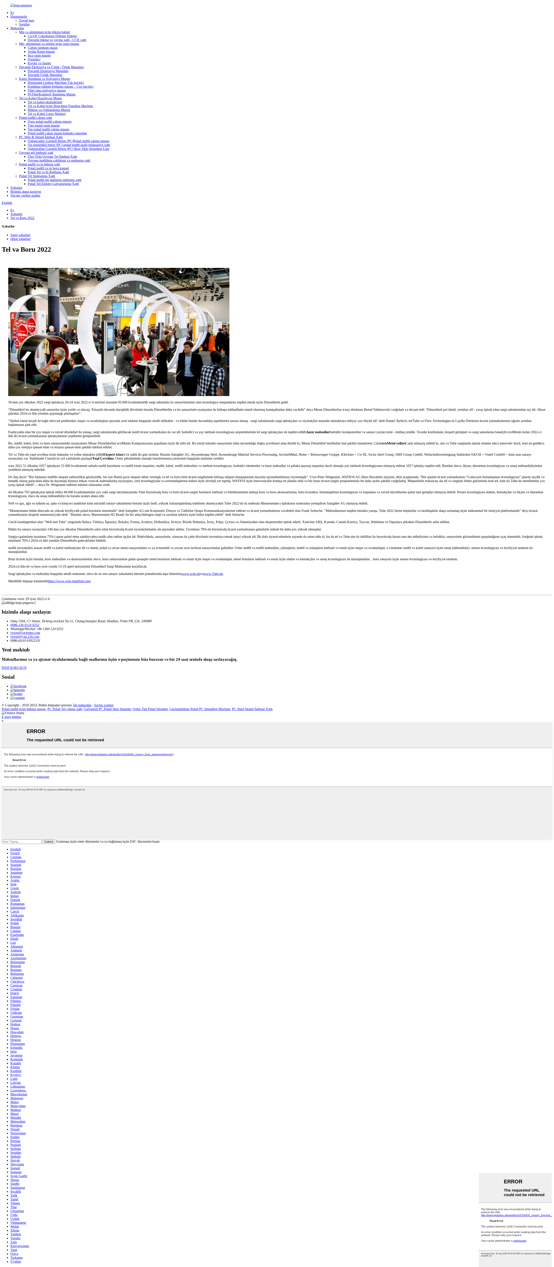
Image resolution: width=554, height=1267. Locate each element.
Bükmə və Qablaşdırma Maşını (49, 110)
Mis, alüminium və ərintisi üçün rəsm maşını (49, 44)
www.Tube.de (213, 574)
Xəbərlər (16, 187)
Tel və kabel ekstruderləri (45, 102)
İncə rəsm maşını (39, 55)
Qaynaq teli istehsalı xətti (36, 152)
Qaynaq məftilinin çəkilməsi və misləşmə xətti (59, 160)
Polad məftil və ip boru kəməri (48, 168)
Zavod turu (26, 20)
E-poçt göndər (11, 717)
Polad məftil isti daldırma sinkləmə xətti (54, 180)
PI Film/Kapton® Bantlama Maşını (52, 94)
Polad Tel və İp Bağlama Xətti (48, 172)
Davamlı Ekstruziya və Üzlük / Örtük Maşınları (51, 67)
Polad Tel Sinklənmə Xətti (37, 176)
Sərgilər (24, 24)
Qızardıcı (34, 59)
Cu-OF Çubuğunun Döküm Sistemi (52, 36)
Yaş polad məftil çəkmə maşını (48, 129)
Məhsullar (17, 28)
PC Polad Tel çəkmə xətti (64, 709)
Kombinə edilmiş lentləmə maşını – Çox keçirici (60, 86)
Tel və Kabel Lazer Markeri (47, 114)
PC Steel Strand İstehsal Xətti (252, 709)
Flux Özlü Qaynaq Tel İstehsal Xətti (52, 156)
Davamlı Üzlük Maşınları (45, 75)
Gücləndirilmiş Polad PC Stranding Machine (199, 709)
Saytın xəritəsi (103, 705)
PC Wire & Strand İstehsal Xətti (41, 137)
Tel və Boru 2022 (22, 218)
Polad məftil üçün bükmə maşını (24, 709)
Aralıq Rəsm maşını (41, 51)
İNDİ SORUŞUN (14, 668)
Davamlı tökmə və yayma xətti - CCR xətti (57, 40)
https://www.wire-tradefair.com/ (69, 581)
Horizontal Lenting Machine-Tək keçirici (56, 82)
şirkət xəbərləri (20, 239)
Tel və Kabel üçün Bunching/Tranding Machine (60, 106)
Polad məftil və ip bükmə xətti (39, 164)
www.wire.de (191, 574)
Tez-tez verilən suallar (25, 195)
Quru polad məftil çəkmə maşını (49, 121)
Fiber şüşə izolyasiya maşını (47, 90)
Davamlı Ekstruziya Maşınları (48, 71)
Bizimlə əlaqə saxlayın (25, 191)
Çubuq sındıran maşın (43, 47)
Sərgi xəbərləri (20, 235)
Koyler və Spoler (39, 63)
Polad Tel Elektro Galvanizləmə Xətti (53, 184)
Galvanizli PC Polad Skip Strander (107, 709)
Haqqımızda (18, 16)
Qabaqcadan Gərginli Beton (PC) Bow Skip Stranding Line (68, 149)
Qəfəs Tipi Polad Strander (150, 709)
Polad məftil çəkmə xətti (35, 117)
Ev (12, 12)
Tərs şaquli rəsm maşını (44, 125)
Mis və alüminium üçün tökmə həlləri (44, 32)
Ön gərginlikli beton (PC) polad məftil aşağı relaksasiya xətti (69, 145)
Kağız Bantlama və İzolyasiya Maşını (44, 79)
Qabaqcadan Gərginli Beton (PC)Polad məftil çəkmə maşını (68, 141)
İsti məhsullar (82, 705)
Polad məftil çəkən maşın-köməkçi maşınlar (57, 133)
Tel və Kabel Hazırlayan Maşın (40, 98)
